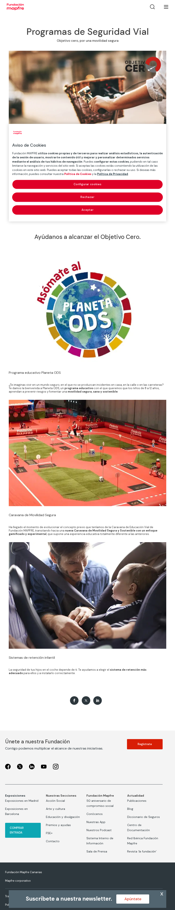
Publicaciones (136, 801)
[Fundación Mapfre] (15, 6)
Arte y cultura (55, 809)
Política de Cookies (77, 174)
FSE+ (49, 833)
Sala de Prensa (96, 851)
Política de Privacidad (112, 174)
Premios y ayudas (58, 825)
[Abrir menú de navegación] (163, 7)
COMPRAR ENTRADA (17, 830)
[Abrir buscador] (152, 7)
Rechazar (87, 197)
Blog (130, 809)
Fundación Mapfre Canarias (23, 872)
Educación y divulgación (63, 817)
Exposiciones (15, 795)
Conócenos (94, 814)
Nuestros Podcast (99, 830)
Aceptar (88, 210)
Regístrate (145, 744)
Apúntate (132, 898)
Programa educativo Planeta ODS (35, 372)
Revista (141, 851)
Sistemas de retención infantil (32, 657)
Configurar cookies (88, 184)
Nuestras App (95, 822)
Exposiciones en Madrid (21, 801)
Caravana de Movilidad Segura (32, 515)
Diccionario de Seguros (143, 817)
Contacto (53, 841)
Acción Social (55, 801)
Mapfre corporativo (18, 881)
